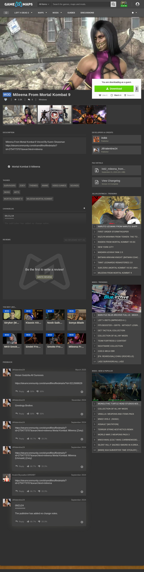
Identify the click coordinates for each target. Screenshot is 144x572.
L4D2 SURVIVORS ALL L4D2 (111, 361)
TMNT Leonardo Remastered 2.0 (115, 262)
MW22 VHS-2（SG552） (109, 419)
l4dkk (104, 137)
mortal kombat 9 (13, 199)
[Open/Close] (84, 208)
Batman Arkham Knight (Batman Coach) (119, 257)
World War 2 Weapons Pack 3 (114, 434)
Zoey (22, 185)
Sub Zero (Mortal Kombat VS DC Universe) (119, 268)
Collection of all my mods (113, 336)
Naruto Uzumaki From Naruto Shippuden (119, 226)
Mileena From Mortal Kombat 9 (115, 273)
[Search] (113, 4)
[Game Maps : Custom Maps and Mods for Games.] (18, 4)
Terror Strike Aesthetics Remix (115, 429)
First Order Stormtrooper (113, 232)
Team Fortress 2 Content (112, 341)
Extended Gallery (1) (14, 124)
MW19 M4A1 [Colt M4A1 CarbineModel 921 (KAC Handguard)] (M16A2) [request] (119, 440)
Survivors (9, 185)
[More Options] (137, 89)
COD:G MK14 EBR (106, 351)
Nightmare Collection (110, 346)
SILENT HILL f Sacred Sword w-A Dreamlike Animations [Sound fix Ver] (119, 445)
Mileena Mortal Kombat (39, 199)
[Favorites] (6, 12)
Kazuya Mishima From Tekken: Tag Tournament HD (119, 237)
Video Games (59, 185)
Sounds (74, 185)
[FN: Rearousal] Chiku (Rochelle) (116, 356)
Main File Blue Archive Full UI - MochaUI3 (119, 315)
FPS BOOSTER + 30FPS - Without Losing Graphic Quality (119, 325)
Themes (33, 185)
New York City (105, 247)
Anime (45, 185)
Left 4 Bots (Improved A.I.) (112, 320)
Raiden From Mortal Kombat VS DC (116, 242)
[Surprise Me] (134, 12)
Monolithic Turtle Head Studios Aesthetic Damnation (119, 404)
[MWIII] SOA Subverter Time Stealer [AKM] (119, 450)
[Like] (5, 99)
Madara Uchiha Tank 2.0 (110, 252)
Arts (16, 192)
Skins (7, 192)
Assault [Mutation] (108, 424)
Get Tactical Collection (111, 330)
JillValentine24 (109, 148)
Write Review (44, 277)
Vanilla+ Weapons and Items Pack (116, 414)
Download (115, 88)
